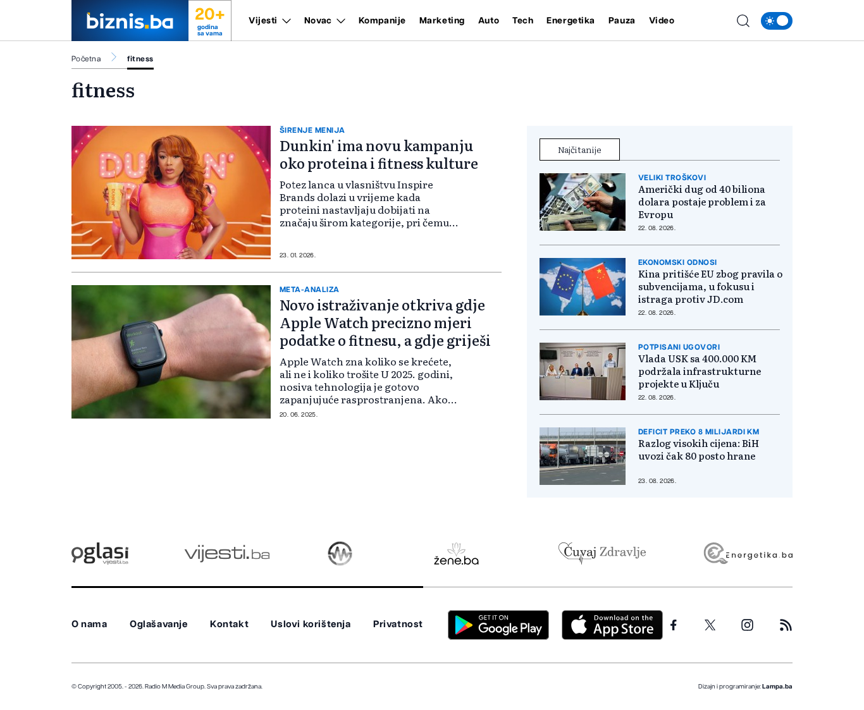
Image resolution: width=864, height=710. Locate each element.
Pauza (622, 20)
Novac (318, 20)
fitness (140, 59)
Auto (488, 20)
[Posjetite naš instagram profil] (747, 625)
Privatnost (398, 624)
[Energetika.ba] (747, 553)
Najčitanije (580, 149)
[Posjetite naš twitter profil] (710, 625)
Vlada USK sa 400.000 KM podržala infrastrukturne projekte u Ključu (699, 371)
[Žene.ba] (456, 553)
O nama (89, 624)
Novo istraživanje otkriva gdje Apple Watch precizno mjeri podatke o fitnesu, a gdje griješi (385, 322)
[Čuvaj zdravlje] (602, 553)
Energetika (570, 20)
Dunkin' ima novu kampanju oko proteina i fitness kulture (379, 154)
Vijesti (263, 20)
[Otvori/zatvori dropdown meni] (284, 20)
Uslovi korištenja (310, 624)
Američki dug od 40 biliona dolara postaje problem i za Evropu (702, 202)
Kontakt (229, 624)
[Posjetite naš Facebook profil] (673, 625)
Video (662, 20)
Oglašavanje (159, 624)
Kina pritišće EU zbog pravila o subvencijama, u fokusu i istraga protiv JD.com (710, 286)
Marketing (442, 20)
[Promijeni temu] (777, 21)
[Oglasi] (99, 553)
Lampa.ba (777, 686)
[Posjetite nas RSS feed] (786, 625)
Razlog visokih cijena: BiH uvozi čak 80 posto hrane (698, 449)
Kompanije (382, 20)
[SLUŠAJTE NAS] (340, 553)
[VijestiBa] (226, 553)
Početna (86, 59)
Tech (522, 20)
